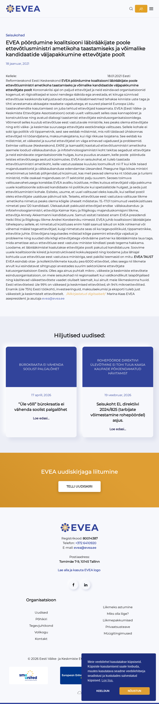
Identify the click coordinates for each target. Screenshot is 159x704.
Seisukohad (15, 35)
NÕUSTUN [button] (134, 690)
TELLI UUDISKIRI (79, 486)
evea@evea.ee (53, 298)
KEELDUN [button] (102, 690)
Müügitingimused (118, 633)
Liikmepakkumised (118, 620)
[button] (131, 8)
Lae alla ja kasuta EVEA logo (79, 570)
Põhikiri (41, 619)
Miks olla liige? (118, 614)
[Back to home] (24, 8)
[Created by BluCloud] (79, 692)
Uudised (41, 612)
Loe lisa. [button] (107, 680)
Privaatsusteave (117, 627)
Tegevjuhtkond (41, 626)
